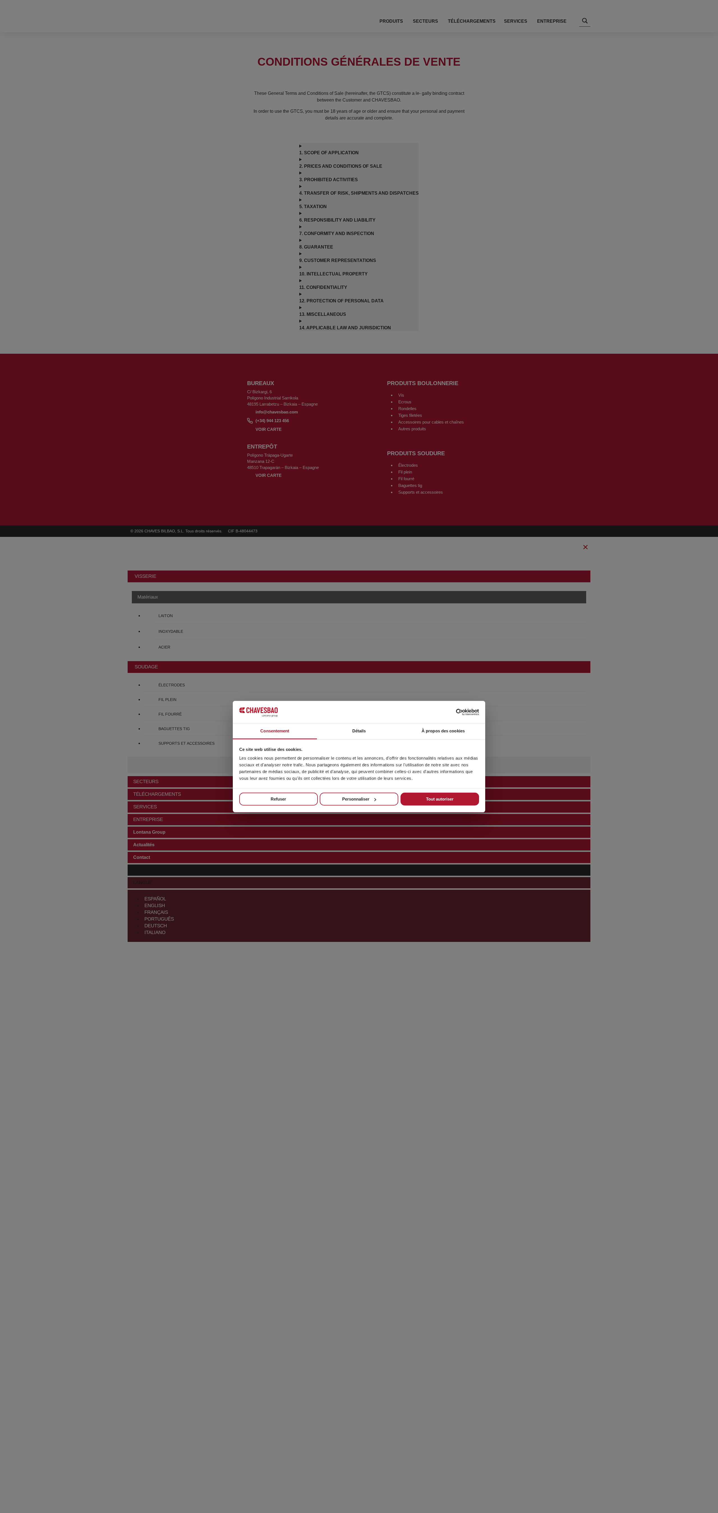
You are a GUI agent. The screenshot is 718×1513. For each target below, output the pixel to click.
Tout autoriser (440, 799)
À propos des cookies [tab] (443, 730)
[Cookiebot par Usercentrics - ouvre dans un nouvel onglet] (454, 712)
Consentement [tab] (274, 730)
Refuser (278, 799)
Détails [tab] (359, 730)
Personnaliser (355, 799)
